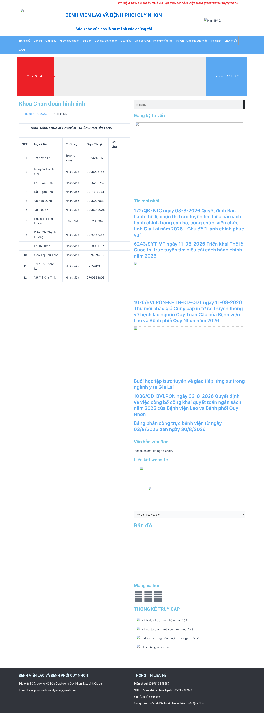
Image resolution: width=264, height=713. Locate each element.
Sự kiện (87, 40)
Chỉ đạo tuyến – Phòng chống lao (153, 40)
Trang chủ (24, 40)
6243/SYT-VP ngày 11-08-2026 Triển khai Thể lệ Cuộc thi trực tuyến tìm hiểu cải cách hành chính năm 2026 (188, 250)
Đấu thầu (126, 40)
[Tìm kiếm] (244, 104)
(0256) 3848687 (159, 683)
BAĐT (22, 49)
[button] (181, 21)
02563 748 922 (182, 690)
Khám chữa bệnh (69, 40)
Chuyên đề (231, 40)
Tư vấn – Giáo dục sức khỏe (191, 40)
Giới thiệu (50, 40)
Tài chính (216, 40)
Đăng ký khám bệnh (106, 40)
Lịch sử (38, 40)
